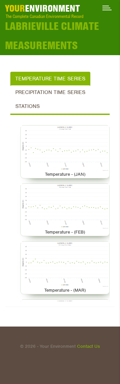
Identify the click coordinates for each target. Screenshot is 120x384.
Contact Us (88, 346)
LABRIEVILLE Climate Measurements (52, 35)
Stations (27, 106)
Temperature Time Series (50, 78)
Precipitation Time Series (50, 92)
